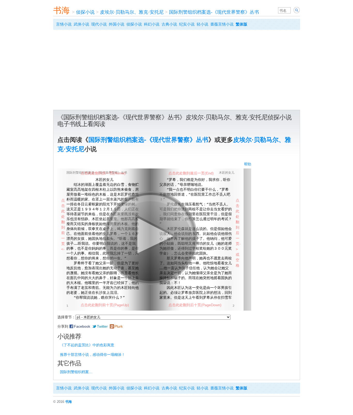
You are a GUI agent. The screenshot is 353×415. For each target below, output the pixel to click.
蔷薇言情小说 (222, 24)
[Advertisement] (176, 71)
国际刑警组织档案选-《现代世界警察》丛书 (214, 12)
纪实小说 (187, 24)
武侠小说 (81, 24)
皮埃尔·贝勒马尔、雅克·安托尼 (132, 12)
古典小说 (169, 24)
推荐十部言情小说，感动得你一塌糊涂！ (92, 354)
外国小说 (116, 24)
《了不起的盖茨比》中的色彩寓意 (87, 345)
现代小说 (99, 24)
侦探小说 (85, 12)
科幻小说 (151, 24)
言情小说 (64, 24)
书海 (61, 10)
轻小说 (202, 24)
